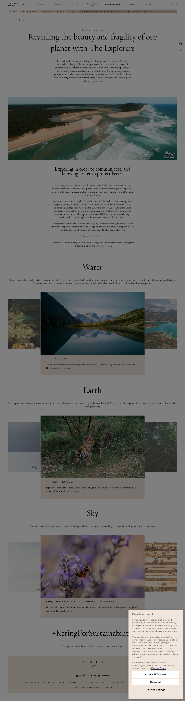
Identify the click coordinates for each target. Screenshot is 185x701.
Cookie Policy (159, 668)
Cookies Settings (155, 690)
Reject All (155, 682)
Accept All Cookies (155, 674)
